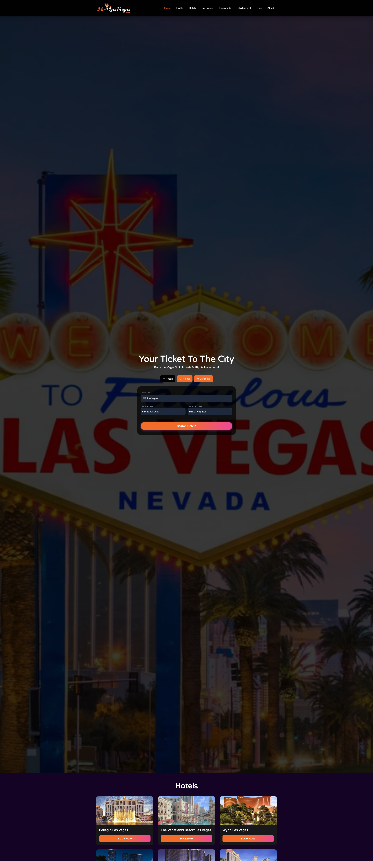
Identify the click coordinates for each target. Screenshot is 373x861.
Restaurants (225, 7)
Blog (259, 7)
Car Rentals (207, 7)
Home (167, 7)
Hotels (192, 7)
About (271, 7)
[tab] (167, 378)
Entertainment (244, 7)
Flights (179, 7)
